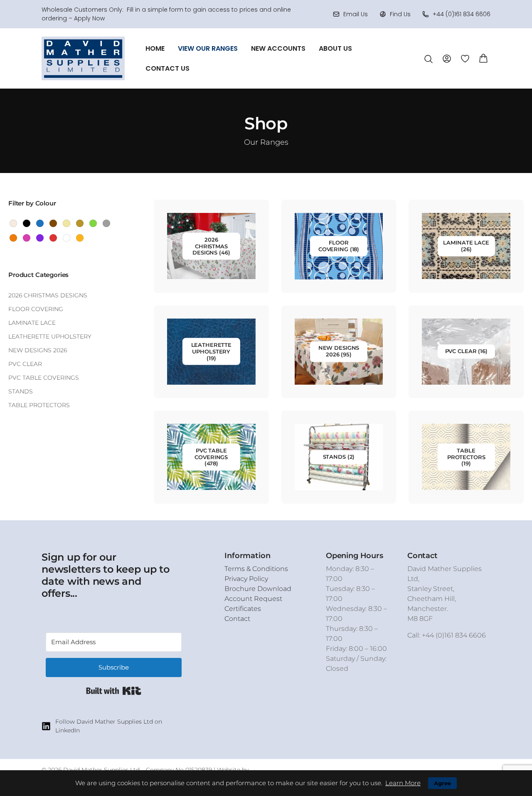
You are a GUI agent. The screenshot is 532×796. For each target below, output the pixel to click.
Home (155, 48)
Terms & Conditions (256, 569)
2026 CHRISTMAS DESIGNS (47, 295)
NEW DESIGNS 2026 (37, 350)
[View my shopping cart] (483, 58)
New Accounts (278, 48)
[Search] (428, 59)
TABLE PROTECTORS (39, 405)
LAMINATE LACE (32, 322)
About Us (335, 48)
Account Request (253, 599)
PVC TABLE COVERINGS (43, 377)
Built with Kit (113, 690)
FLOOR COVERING (35, 309)
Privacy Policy (246, 579)
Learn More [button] (403, 783)
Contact (237, 619)
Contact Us (167, 68)
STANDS (20, 391)
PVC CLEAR (25, 364)
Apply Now (89, 18)
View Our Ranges (208, 48)
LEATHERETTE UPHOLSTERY (49, 336)
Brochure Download (257, 589)
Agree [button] (442, 783)
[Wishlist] (465, 58)
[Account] (447, 58)
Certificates (242, 609)
